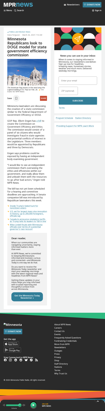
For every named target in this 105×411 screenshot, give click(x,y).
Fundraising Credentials (65, 340)
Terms (62, 107)
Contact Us (59, 331)
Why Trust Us (60, 373)
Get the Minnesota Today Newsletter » (27, 296)
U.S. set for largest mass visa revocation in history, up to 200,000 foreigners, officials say (28, 213)
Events (57, 334)
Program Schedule (64, 118)
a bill (38, 120)
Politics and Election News (19, 32)
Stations (58, 367)
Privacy (57, 357)
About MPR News (62, 324)
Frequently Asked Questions (67, 337)
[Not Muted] (4, 405)
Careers (58, 327)
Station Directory (83, 118)
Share (43, 98)
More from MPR (62, 344)
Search (20, 10)
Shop (56, 360)
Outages (58, 350)
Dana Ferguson (13, 35)
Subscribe (77, 100)
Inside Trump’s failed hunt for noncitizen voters (24, 207)
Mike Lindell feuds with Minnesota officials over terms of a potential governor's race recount (26, 227)
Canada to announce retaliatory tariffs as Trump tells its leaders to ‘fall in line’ (28, 220)
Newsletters (60, 347)
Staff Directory (61, 363)
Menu (9, 10)
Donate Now (92, 4)
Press (57, 354)
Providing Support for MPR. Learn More (75, 126)
